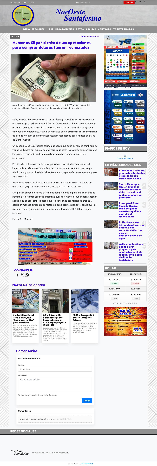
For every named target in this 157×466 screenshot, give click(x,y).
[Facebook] (137, 2)
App (51, 29)
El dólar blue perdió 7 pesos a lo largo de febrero (83, 317)
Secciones (38, 29)
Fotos (80, 29)
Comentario (22, 375)
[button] (121, 2)
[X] (145, 2)
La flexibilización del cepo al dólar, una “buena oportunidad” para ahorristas (23, 319)
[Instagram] (141, 2)
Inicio (26, 29)
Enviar (87, 400)
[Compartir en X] (22, 275)
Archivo (91, 29)
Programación (64, 29)
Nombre (21, 365)
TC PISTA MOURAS (123, 29)
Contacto (104, 29)
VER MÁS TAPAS (125, 158)
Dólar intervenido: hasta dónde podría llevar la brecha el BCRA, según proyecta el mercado (54, 320)
